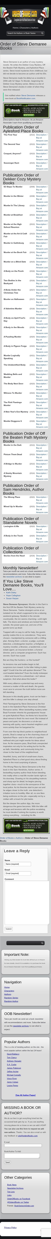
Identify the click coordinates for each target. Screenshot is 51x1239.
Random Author (11, 1001)
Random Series (11, 998)
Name (7, 860)
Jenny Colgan (12, 1082)
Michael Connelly (14, 1075)
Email (7, 870)
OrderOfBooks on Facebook (18, 1199)
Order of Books (7, 838)
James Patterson (14, 1068)
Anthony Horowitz (14, 1061)
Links (9, 1195)
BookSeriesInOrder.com (24, 1206)
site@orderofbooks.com (28, 1136)
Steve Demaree (28, 95)
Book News (12, 1185)
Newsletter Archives (15, 1188)
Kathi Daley (11, 592)
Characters (25, 28)
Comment (9, 879)
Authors (34, 28)
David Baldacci (13, 1054)
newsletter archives (14, 577)
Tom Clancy (12, 1058)
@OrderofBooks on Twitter (18, 1202)
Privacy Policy (10, 1227)
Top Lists (11, 1192)
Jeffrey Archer (12, 1072)
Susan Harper (12, 598)
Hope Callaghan (13, 595)
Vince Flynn (12, 1079)
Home (15, 28)
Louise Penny (12, 1086)
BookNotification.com (25, 98)
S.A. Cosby (11, 1065)
